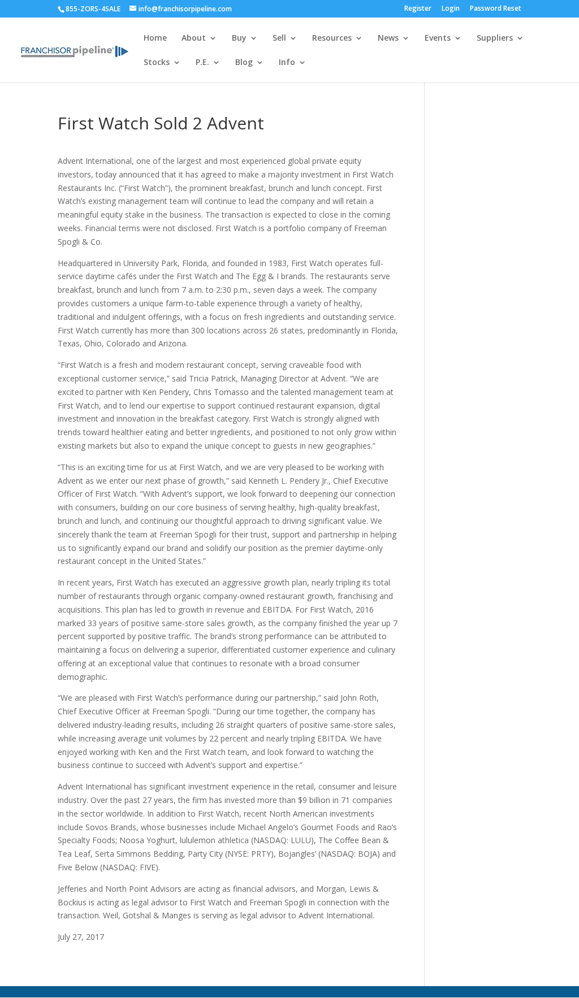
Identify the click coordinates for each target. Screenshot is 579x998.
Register (417, 9)
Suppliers (495, 38)
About (194, 38)
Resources (332, 38)
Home (155, 38)
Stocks (157, 62)
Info (287, 62)
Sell (279, 38)
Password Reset (495, 9)
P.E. (202, 62)
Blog (244, 62)
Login (451, 9)
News (388, 38)
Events (438, 38)
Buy (239, 38)
